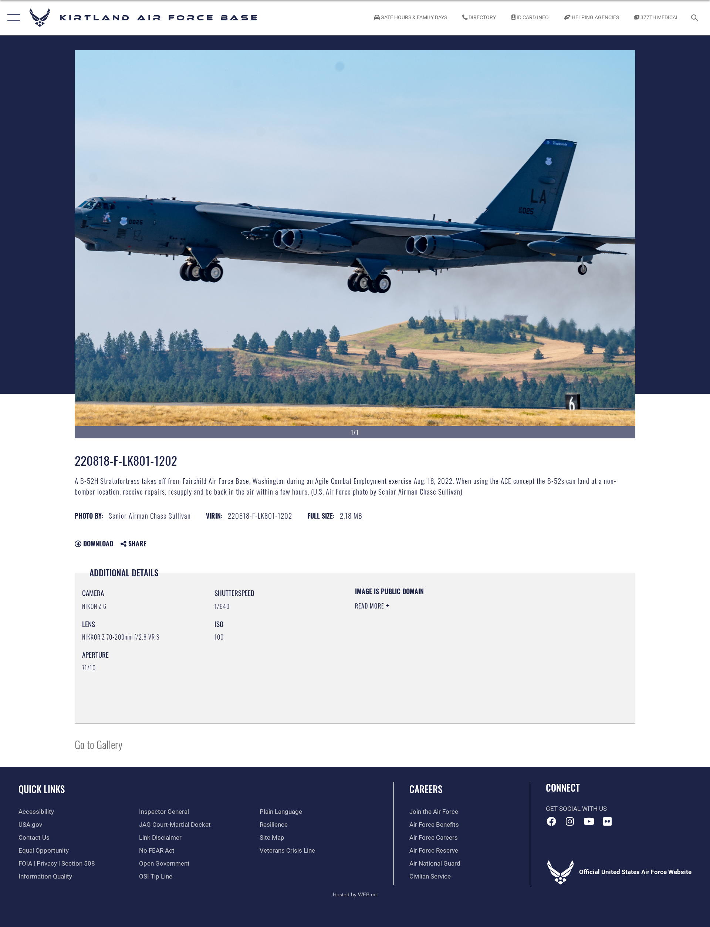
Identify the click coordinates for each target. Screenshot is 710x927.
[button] (12, 17)
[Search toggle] (695, 17)
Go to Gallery (98, 744)
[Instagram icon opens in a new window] (569, 821)
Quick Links (41, 789)
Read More (370, 605)
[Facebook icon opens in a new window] (551, 821)
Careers (425, 789)
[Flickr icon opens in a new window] (607, 821)
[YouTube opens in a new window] (588, 821)
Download (97, 543)
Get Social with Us (576, 808)
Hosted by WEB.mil (355, 894)
